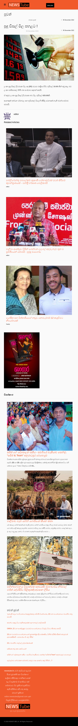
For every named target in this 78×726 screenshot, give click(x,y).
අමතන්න (21, 711)
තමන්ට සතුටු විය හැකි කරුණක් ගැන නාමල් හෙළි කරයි (26, 623)
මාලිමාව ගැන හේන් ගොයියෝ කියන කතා (30, 521)
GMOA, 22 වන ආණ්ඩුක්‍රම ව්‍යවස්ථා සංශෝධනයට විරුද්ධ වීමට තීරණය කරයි (34, 628)
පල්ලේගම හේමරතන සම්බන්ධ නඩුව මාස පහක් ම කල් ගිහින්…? (29, 660)
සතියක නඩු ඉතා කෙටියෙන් (16, 649)
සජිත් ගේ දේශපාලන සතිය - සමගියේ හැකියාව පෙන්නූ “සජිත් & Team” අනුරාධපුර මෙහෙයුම (39, 655)
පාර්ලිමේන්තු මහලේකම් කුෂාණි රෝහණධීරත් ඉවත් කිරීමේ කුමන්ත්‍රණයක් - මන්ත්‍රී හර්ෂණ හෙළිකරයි (36, 181)
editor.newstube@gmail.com (15, 696)
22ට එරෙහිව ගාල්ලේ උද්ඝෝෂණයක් (20, 643)
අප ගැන (13, 711)
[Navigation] (5, 5)
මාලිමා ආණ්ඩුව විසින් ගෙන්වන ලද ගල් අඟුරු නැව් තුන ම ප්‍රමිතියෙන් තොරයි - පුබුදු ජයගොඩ (35, 250)
